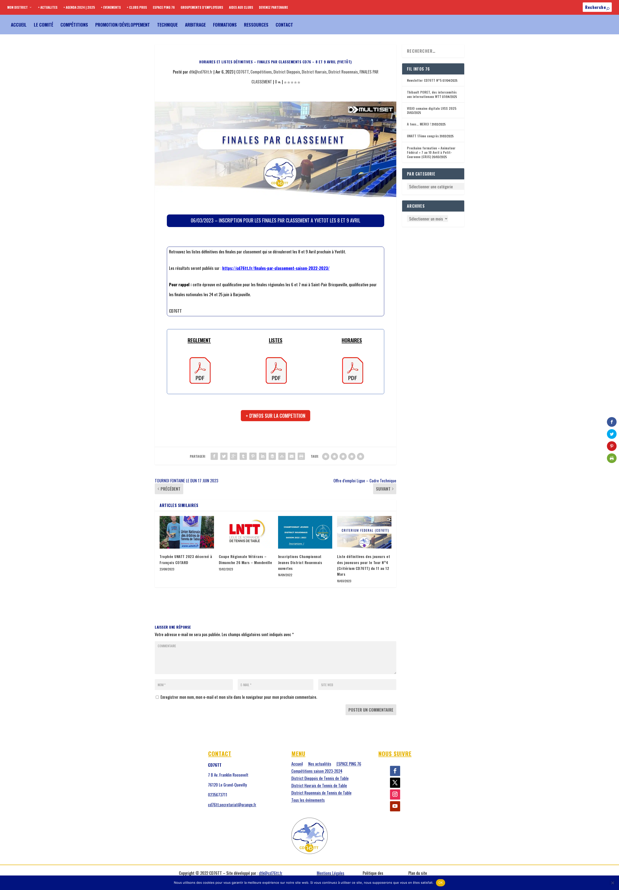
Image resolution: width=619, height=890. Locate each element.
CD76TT (242, 72)
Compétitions (74, 24)
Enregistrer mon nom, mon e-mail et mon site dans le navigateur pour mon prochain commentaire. (239, 697)
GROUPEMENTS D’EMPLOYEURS (202, 7)
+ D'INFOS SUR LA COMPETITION (275, 415)
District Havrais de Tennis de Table (319, 786)
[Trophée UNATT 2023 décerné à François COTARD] (187, 532)
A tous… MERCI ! (419, 123)
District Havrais (314, 72)
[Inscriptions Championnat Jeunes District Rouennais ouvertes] (305, 532)
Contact (284, 24)
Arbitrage (195, 24)
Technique (167, 24)
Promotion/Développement (122, 24)
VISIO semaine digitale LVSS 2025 (432, 108)
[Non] (612, 882)
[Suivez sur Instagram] (395, 794)
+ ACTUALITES (48, 7)
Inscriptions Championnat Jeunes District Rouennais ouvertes (300, 562)
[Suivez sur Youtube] (395, 806)
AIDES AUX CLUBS (241, 7)
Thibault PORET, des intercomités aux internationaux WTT (432, 94)
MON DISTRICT (17, 7)
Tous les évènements (308, 800)
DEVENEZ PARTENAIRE (273, 7)
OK (440, 882)
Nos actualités (319, 764)
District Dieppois (286, 72)
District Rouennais (343, 72)
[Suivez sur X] (395, 783)
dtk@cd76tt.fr (201, 72)
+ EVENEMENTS (111, 7)
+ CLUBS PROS (137, 7)
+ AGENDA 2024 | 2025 (79, 7)
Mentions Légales (330, 873)
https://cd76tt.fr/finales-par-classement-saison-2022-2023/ (276, 268)
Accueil (19, 24)
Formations (225, 24)
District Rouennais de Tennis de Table (321, 793)
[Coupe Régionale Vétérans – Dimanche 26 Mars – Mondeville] (246, 532)
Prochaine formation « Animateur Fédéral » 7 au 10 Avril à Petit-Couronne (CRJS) (431, 152)
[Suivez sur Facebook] (395, 771)
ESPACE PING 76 (164, 7)
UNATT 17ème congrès (423, 135)
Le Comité (43, 24)
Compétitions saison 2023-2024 (316, 771)
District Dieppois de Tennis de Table (320, 779)
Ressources (256, 24)
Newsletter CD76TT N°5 (424, 80)
